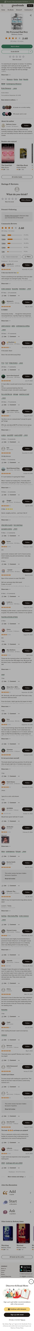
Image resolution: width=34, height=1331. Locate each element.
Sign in (23, 1320)
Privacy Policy (19, 1328)
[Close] (31, 1282)
